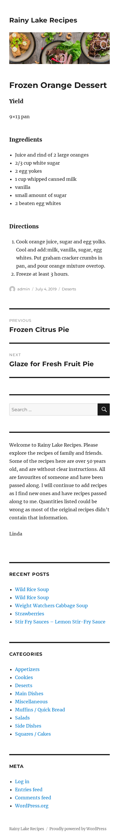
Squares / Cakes (33, 734)
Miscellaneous (31, 701)
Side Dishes (28, 726)
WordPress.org (32, 806)
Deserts (69, 289)
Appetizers (27, 669)
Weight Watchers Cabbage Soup (51, 605)
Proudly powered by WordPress (78, 828)
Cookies (24, 677)
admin (23, 289)
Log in (22, 781)
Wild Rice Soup (32, 589)
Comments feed (33, 797)
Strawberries (29, 614)
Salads (22, 718)
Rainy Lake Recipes (43, 20)
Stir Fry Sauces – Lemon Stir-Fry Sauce (60, 622)
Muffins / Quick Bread (40, 710)
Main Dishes (29, 693)
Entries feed (28, 789)
